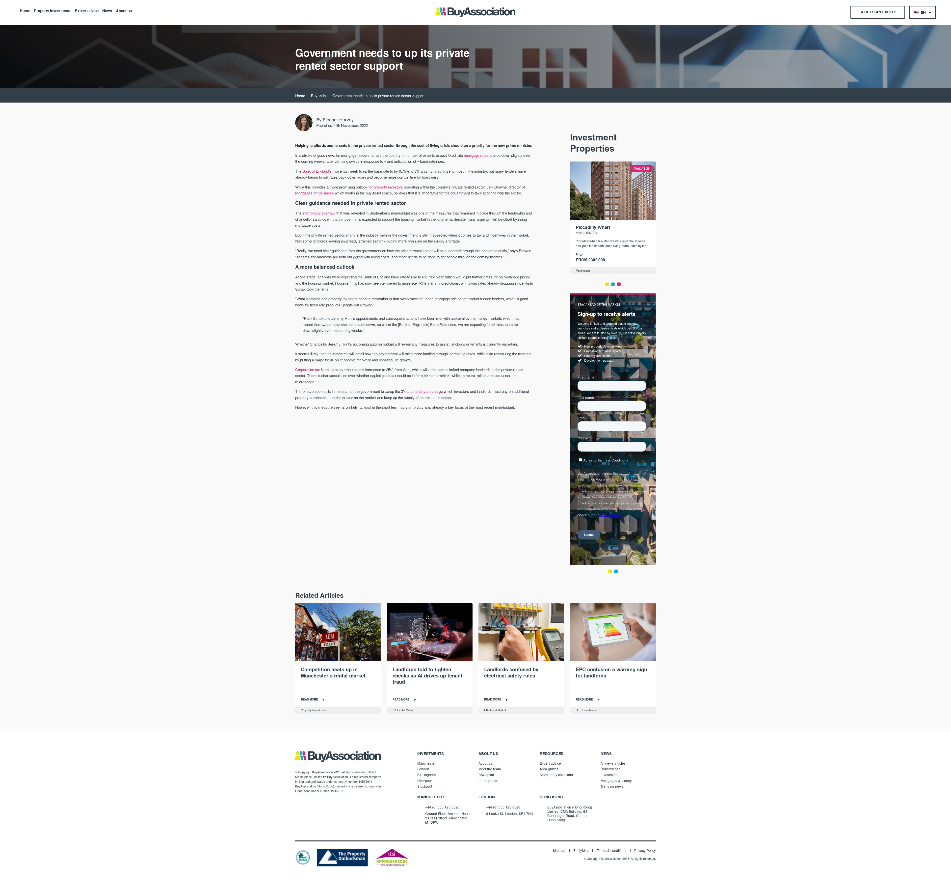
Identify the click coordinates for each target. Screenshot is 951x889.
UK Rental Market (403, 710)
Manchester (583, 270)
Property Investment (313, 710)
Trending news (612, 786)
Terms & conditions (611, 850)
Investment (609, 774)
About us (124, 10)
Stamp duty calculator (556, 774)
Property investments (52, 10)
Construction (610, 768)
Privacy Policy (645, 850)
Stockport (424, 786)
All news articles (613, 763)
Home (25, 10)
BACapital (486, 774)
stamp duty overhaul (318, 213)
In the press (487, 780)
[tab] (607, 284)
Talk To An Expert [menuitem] (878, 12)
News (107, 10)
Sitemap (559, 850)
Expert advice (87, 10)
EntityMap (581, 850)
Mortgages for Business (314, 192)
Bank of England (315, 171)
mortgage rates (476, 155)
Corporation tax (307, 369)
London (423, 768)
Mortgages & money (616, 780)
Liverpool (424, 780)
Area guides (549, 768)
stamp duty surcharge (425, 391)
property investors (388, 186)
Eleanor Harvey (338, 119)
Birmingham (426, 774)
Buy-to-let (319, 95)
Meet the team (489, 768)
